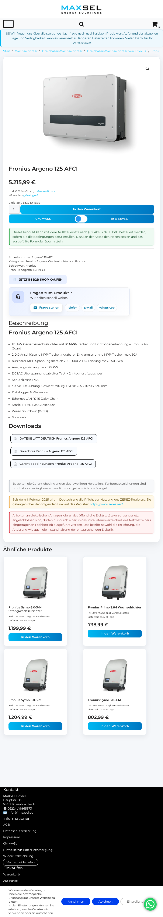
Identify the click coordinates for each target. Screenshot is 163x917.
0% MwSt (10, 843)
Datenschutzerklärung (20, 831)
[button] (147, 68)
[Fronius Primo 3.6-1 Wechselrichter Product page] (115, 582)
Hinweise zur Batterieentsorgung (28, 850)
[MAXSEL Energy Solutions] (81, 9)
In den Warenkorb (87, 209)
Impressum (11, 837)
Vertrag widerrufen (21, 862)
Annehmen (76, 901)
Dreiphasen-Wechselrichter (62, 51)
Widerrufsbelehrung (18, 856)
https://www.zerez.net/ (106, 504)
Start (7, 51)
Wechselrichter (26, 51)
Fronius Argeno (36, 261)
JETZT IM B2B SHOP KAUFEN (37, 279)
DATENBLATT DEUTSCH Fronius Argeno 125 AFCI (56, 438)
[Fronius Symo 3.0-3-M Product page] (115, 675)
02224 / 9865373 (20, 808)
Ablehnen (105, 901)
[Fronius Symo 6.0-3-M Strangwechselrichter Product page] (35, 582)
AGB (6, 825)
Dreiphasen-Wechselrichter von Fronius (116, 51)
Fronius (31, 265)
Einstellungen (28, 905)
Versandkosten (47, 191)
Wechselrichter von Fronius (67, 261)
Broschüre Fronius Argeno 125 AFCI (46, 451)
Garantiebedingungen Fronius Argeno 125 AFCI (56, 464)
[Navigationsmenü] (8, 24)
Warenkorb (11, 874)
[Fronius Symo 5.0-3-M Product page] (35, 675)
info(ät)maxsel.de (20, 812)
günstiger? (30, 195)
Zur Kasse (10, 881)
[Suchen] (81, 23)
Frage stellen (49, 307)
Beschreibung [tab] (28, 323)
